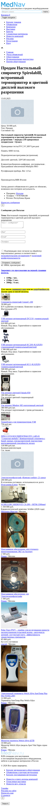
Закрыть (5, 804)
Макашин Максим (9, 511)
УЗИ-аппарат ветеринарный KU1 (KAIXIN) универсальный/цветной (20, 365)
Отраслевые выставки (16, 781)
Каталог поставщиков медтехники (21, 775)
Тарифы (4, 788)
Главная (9, 52)
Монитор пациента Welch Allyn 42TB (17, 740)
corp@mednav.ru (41, 289)
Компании (11, 27)
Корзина (5, 15)
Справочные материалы (17, 34)
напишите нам (19, 289)
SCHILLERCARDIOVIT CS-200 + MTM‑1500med (23, 504)
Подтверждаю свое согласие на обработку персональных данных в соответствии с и (21, 254)
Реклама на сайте (8, 791)
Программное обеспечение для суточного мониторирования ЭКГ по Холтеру (19, 550)
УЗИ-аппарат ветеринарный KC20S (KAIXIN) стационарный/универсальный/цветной (21, 346)
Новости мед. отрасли (16, 784)
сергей (4, 644)
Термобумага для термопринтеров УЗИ (18, 422)
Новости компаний (14, 36)
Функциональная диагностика (19, 59)
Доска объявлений (14, 54)
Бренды (9, 31)
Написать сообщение (10, 202)
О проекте (5, 795)
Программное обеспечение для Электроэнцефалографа (15, 595)
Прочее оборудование (16, 61)
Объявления (11, 24)
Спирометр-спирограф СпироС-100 (17, 302)
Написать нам (7, 793)
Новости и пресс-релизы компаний (22, 779)
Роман (4, 556)
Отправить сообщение (11, 263)
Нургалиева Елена (9, 484)
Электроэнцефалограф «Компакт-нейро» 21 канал (23, 477)
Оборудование (12, 57)
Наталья (19, 193)
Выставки (10, 29)
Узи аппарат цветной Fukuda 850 (15, 393)
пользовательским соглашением (15, 256)
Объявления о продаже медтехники (22, 772)
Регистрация (12, 41)
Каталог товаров (13, 22)
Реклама (10, 38)
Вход (8, 43)
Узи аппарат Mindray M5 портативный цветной (22, 405)
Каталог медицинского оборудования (23, 770)
